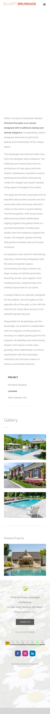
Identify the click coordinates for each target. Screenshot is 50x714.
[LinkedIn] (32, 653)
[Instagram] (25, 653)
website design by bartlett (25, 664)
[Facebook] (18, 653)
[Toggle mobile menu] (44, 4)
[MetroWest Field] (25, 560)
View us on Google (25, 632)
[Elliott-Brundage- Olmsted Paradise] (25, 435)
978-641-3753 (29, 612)
